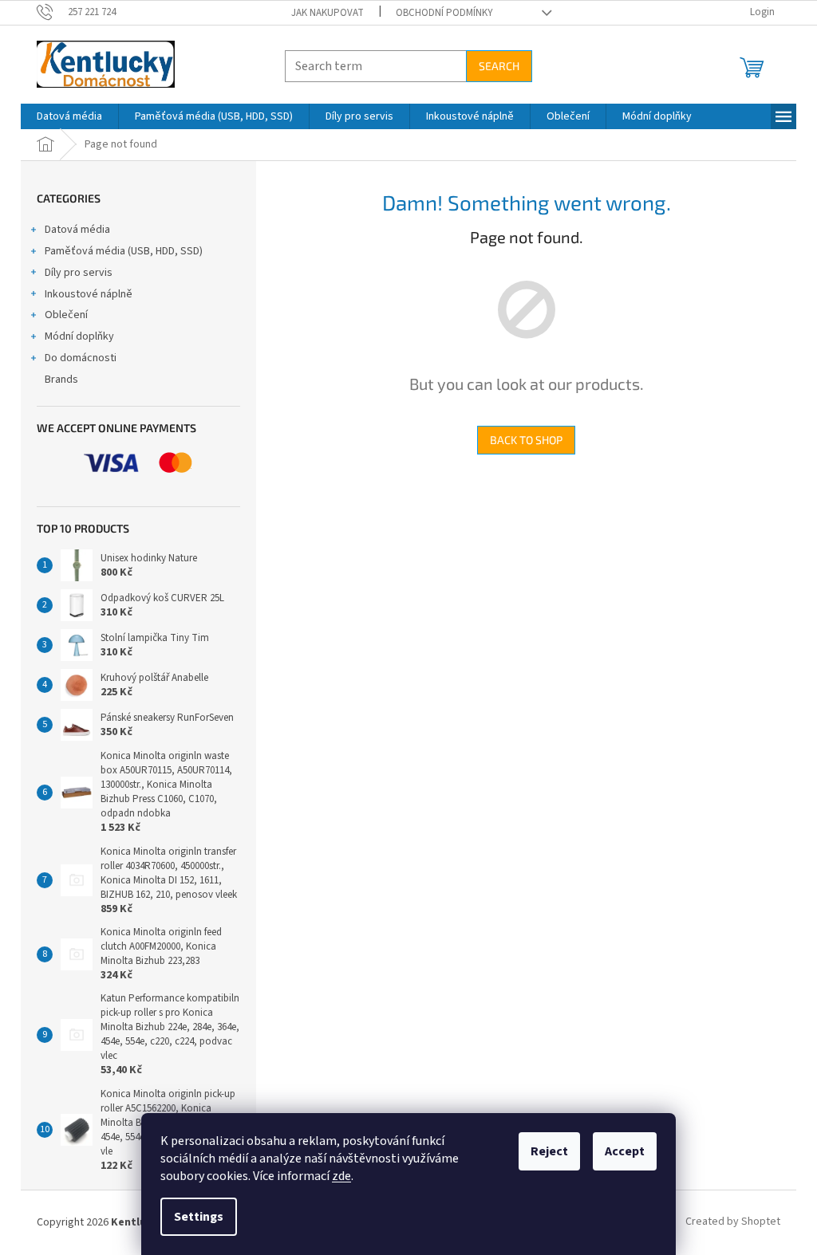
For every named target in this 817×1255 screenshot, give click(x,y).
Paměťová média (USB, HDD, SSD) (124, 251)
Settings (198, 1216)
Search (499, 66)
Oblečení (66, 315)
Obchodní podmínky (444, 13)
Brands (61, 380)
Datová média (77, 230)
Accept (625, 1151)
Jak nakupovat (327, 13)
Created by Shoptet (732, 1222)
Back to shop (526, 440)
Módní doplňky (79, 336)
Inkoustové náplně (88, 294)
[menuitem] (69, 116)
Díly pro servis (78, 273)
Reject (549, 1151)
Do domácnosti (80, 358)
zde (341, 1176)
